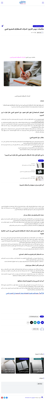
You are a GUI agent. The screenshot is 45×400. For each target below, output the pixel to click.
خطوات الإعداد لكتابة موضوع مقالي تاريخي (27, 178)
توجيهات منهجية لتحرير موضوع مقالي (28, 165)
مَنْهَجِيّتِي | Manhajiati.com (30, 397)
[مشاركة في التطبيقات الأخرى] (28, 322)
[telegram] (4, 398)
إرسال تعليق (40, 383)
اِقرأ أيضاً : (25, 293)
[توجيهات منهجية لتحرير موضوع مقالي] (40, 165)
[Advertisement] (22, 16)
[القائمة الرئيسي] (43, 3)
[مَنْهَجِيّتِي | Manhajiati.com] (22, 3)
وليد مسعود (39, 32)
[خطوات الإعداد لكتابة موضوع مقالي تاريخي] (40, 178)
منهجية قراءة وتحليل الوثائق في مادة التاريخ (27, 171)
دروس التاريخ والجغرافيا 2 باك (38, 26)
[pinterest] (2, 398)
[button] (38, 322)
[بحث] (2, 3)
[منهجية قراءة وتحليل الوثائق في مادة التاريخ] (40, 171)
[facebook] (7, 398)
